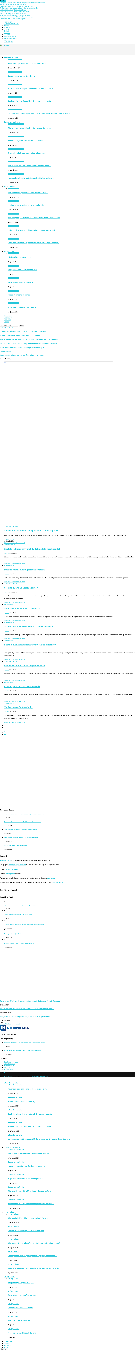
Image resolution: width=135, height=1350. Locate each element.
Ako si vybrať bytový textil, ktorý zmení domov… (29, 128)
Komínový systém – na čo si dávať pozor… (26, 141)
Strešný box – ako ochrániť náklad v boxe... (13, 13)
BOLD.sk (7, 27)
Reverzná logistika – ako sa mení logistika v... (14, 19)
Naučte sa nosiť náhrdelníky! (18, 707)
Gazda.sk (7, 34)
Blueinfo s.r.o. (8, 1076)
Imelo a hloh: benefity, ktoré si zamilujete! (13, 10)
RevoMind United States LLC (40, 1076)
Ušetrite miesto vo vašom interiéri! (21, 587)
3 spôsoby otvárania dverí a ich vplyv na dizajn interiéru (23, 331)
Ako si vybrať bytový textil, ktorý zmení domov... (15, 11)
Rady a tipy (8, 318)
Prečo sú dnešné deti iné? (19, 295)
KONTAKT (8, 22)
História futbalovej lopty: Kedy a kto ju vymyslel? (20, 335)
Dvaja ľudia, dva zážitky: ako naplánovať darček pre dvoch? (21, 829)
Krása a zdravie (9, 187)
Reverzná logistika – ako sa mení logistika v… (28, 63)
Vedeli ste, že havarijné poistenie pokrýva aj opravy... (16, 17)
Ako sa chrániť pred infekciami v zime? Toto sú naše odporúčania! (22, 822)
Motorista (7, 320)
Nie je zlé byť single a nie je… (21, 257)
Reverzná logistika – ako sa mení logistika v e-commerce (22, 355)
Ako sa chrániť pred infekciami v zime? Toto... (14, 4)
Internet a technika (11, 58)
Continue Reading (9, 539)
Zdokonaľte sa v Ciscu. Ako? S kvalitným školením (29, 101)
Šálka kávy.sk (8, 42)
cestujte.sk (7, 40)
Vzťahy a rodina (9, 251)
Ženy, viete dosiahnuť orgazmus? (22, 270)
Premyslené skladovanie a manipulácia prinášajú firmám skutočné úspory (22, 2)
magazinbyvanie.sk (10, 36)
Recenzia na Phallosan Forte (20, 282)
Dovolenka (8, 316)
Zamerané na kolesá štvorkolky (21, 76)
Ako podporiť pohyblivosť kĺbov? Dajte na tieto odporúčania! (34, 218)
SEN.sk (6, 29)
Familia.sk (7, 33)
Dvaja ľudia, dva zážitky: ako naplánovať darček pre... (17, 6)
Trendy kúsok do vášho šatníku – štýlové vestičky (28, 626)
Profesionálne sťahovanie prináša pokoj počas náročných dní (19, 8)
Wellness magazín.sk (10, 38)
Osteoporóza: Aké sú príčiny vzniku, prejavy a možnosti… (32, 230)
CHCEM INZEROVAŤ (11, 24)
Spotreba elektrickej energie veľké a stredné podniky (30, 88)
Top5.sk (6, 31)
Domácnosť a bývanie (12, 122)
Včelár (6, 322)
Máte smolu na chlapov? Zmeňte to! (23, 307)
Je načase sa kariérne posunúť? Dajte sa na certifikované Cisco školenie (39, 114)
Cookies (3, 1349)
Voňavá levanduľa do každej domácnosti (24, 665)
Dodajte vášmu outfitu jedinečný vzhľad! (24, 569)
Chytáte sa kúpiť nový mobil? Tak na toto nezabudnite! (32, 549)
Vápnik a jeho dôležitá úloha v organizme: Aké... (15, 15)
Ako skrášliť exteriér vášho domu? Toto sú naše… (29, 166)
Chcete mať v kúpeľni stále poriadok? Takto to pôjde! (31, 530)
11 (4, 731)
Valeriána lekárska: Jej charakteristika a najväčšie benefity (33, 243)
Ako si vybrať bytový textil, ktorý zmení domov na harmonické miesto (28, 343)
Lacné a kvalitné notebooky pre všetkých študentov (30, 644)
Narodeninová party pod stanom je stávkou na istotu (31, 178)
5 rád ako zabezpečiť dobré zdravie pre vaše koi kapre (22, 347)
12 (5, 732)
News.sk (6, 25)
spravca (7, 553)
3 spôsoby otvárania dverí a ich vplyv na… (26, 153)
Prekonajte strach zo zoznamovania (22, 686)
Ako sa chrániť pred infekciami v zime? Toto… (28, 193)
